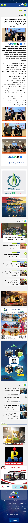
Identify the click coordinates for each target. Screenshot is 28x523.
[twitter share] (18, 44)
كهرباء (19, 10)
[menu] (5, 5)
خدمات (12, 509)
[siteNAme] (22, 5)
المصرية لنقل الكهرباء (20, 162)
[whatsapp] (9, 44)
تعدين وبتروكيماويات (8, 501)
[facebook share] (21, 44)
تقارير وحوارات (15, 503)
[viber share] (12, 44)
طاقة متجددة (23, 503)
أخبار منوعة (23, 506)
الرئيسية (24, 501)
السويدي (12, 162)
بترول (19, 501)
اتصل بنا (7, 514)
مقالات (24, 511)
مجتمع (7, 509)
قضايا (13, 506)
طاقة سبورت (23, 509)
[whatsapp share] (15, 44)
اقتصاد (9, 503)
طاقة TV (17, 509)
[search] (2, 5)
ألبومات (9, 506)
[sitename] (14, 492)
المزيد (3, 423)
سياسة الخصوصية (14, 514)
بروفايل (17, 506)
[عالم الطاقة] (25, 10)
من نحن (21, 514)
